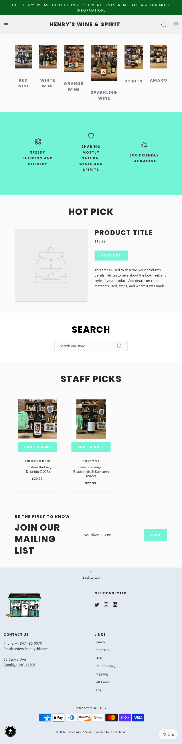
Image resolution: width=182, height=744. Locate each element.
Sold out (111, 255)
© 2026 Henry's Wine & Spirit (74, 732)
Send (155, 535)
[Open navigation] (6, 24)
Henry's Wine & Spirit (85, 24)
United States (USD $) (89, 708)
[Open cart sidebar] (176, 24)
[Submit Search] (120, 346)
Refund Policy (105, 666)
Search (100, 642)
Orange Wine (74, 86)
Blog (98, 690)
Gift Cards (102, 682)
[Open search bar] (164, 24)
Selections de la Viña (37, 461)
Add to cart (37, 447)
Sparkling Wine (104, 95)
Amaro (158, 80)
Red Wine (23, 83)
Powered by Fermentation (110, 732)
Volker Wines (91, 461)
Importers (102, 650)
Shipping (101, 674)
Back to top (91, 577)
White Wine (47, 83)
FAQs (99, 658)
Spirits (134, 81)
